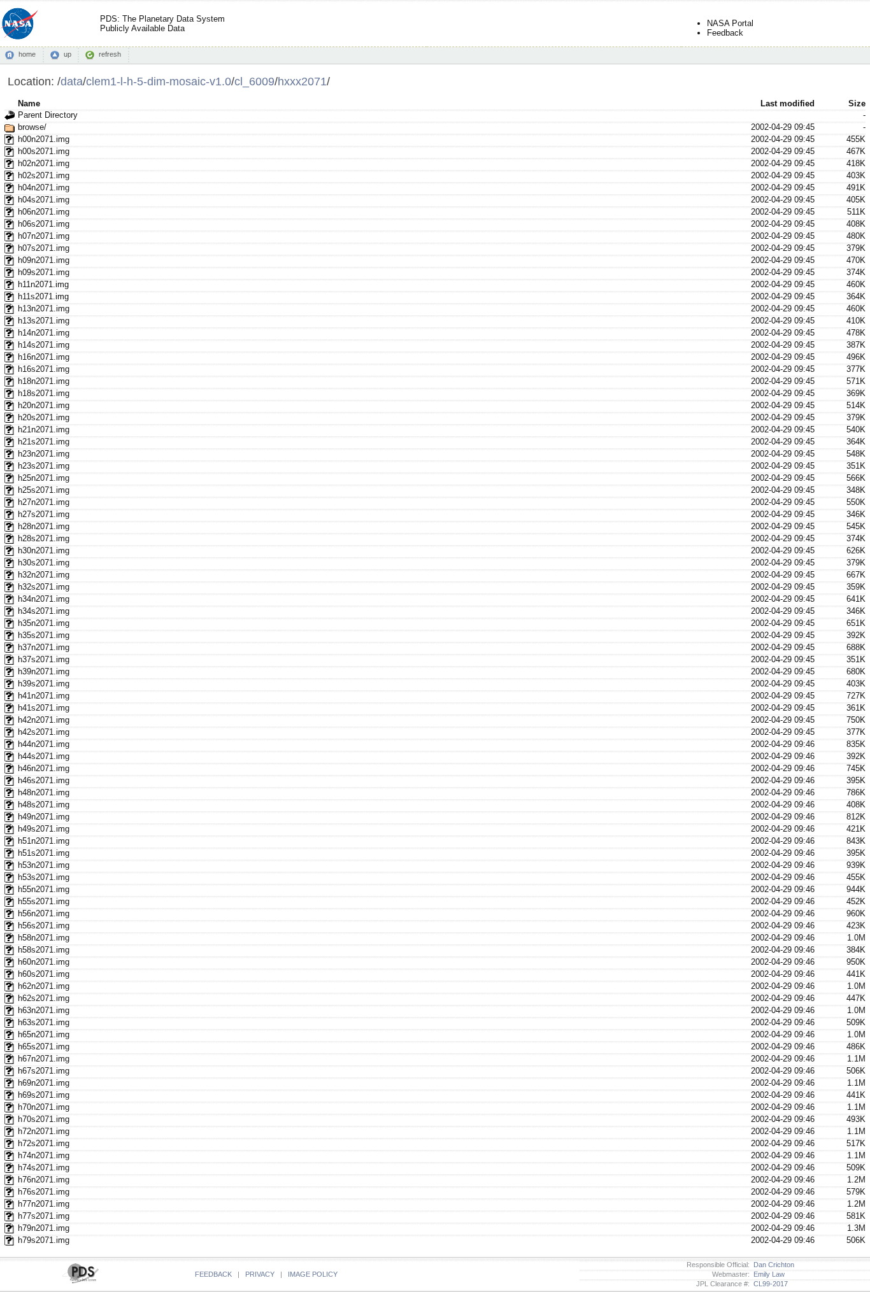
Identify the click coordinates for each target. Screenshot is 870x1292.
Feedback (725, 33)
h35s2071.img (43, 635)
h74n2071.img (43, 1155)
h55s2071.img (43, 901)
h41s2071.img (43, 708)
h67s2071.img (43, 1070)
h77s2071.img (43, 1216)
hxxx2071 (302, 81)
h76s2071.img (43, 1191)
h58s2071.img (43, 950)
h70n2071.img (43, 1107)
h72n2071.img (43, 1131)
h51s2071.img (43, 853)
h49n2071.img (43, 816)
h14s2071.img (43, 345)
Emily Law (767, 1274)
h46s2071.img (43, 780)
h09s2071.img (43, 272)
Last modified (787, 103)
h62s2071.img (43, 998)
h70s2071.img (43, 1119)
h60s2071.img (43, 974)
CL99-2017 (769, 1284)
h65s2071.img (43, 1046)
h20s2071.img (43, 417)
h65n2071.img (43, 1034)
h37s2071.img (43, 659)
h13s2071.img (43, 320)
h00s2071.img (43, 151)
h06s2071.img (43, 224)
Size (857, 103)
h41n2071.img (43, 695)
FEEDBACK (213, 1274)
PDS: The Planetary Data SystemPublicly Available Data (162, 23)
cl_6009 (254, 81)
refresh (110, 54)
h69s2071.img (43, 1095)
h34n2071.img (43, 599)
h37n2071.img (43, 647)
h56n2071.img (43, 913)
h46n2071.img (43, 768)
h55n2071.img (43, 889)
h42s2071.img (43, 732)
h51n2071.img (43, 841)
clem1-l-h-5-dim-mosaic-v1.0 (158, 81)
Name (29, 103)
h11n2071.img (43, 284)
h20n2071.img (43, 405)
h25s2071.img (43, 490)
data (72, 81)
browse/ (32, 127)
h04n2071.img (43, 187)
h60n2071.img (43, 962)
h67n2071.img (43, 1058)
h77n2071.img (43, 1204)
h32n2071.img (43, 574)
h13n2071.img (43, 308)
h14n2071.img (43, 332)
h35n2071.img (43, 623)
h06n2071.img (43, 212)
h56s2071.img (43, 925)
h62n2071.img (43, 986)
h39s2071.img (43, 683)
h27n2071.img (43, 502)
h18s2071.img (43, 393)
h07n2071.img (43, 236)
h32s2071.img (43, 587)
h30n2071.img (43, 550)
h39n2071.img (43, 671)
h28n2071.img (43, 526)
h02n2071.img (43, 163)
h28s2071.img (43, 538)
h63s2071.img (43, 1022)
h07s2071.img (43, 248)
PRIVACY (260, 1274)
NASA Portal (730, 23)
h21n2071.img (43, 429)
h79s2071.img (43, 1240)
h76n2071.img (43, 1179)
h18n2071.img (43, 381)
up (67, 54)
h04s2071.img (43, 199)
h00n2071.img (43, 139)
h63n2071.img (43, 1010)
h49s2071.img (43, 829)
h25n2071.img (43, 478)
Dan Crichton (772, 1264)
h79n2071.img (43, 1228)
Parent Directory (48, 115)
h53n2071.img (43, 865)
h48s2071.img (43, 804)
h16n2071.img (43, 357)
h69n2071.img (43, 1083)
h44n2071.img (43, 744)
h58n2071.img (43, 937)
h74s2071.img (43, 1167)
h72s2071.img (43, 1143)
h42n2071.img (43, 720)
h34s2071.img (43, 611)
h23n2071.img (43, 453)
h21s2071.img (43, 441)
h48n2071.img (43, 792)
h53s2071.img (43, 877)
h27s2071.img (43, 514)
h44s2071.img (43, 756)
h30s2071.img (43, 562)
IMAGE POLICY (313, 1274)
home (27, 54)
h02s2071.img (43, 175)
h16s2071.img (43, 369)
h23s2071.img (43, 466)
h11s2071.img (43, 296)
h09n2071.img (43, 260)
